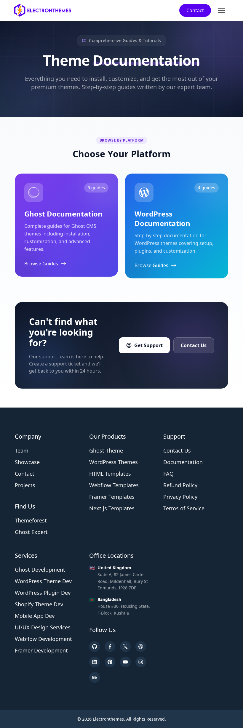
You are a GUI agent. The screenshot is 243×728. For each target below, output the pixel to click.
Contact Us (194, 345)
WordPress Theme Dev (43, 581)
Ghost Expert (31, 531)
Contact (195, 10)
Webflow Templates (114, 485)
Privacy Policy (180, 496)
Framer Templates (112, 496)
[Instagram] (140, 662)
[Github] (94, 646)
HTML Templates (110, 473)
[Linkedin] (94, 662)
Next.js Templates (112, 508)
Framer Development (41, 650)
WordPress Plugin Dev (43, 592)
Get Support (148, 345)
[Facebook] (110, 646)
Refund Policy (180, 485)
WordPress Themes (113, 462)
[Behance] (94, 677)
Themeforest (31, 520)
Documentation (183, 462)
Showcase (27, 462)
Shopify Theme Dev (39, 604)
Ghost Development (40, 569)
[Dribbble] (140, 646)
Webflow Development (43, 638)
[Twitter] (125, 646)
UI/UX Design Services (43, 627)
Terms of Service (183, 508)
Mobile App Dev (35, 615)
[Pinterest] (110, 662)
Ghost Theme (106, 450)
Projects (25, 485)
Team (21, 450)
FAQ (168, 473)
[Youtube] (125, 662)
